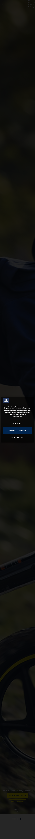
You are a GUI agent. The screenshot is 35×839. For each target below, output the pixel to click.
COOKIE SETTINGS (17, 437)
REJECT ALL (17, 423)
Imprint (20, 416)
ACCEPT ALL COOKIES (17, 431)
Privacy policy (16, 416)
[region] (17, 419)
